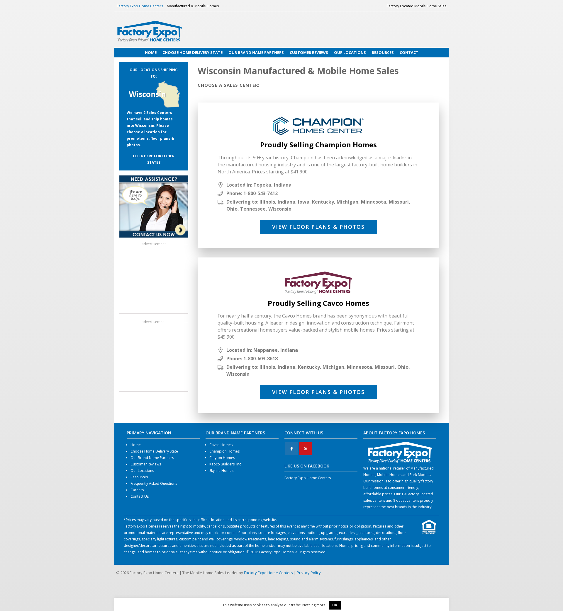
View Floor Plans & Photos (318, 226)
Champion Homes (224, 451)
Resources (139, 477)
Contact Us (139, 496)
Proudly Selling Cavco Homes (318, 303)
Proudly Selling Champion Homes (318, 144)
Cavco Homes (221, 444)
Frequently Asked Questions (153, 483)
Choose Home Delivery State (154, 451)
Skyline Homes (221, 470)
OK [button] (334, 605)
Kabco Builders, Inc (225, 464)
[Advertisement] (153, 279)
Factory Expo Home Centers (140, 6)
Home (135, 444)
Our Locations (142, 470)
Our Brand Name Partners (152, 457)
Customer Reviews (145, 464)
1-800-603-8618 (260, 358)
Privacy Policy (309, 572)
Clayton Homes (222, 457)
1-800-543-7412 (260, 193)
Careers (137, 489)
